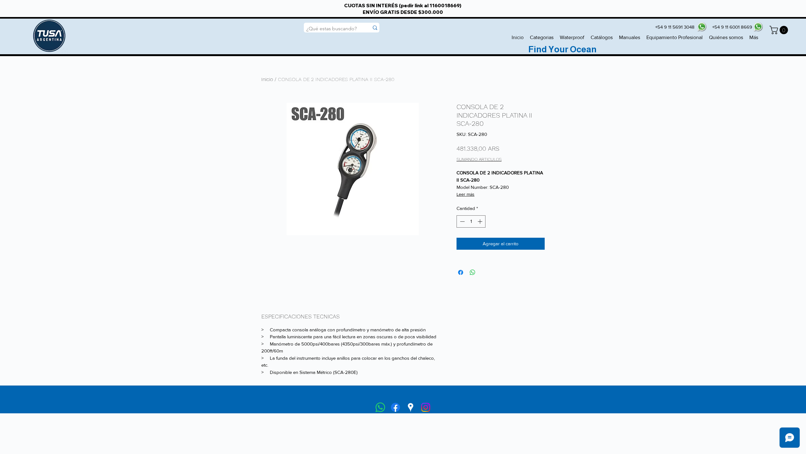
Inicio (267, 79)
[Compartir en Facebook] (460, 272)
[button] (779, 30)
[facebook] (395, 407)
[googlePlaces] (411, 407)
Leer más (465, 194)
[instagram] (426, 407)
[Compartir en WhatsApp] (472, 272)
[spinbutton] (471, 221)
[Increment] (480, 221)
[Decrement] (461, 221)
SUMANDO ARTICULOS (479, 159)
